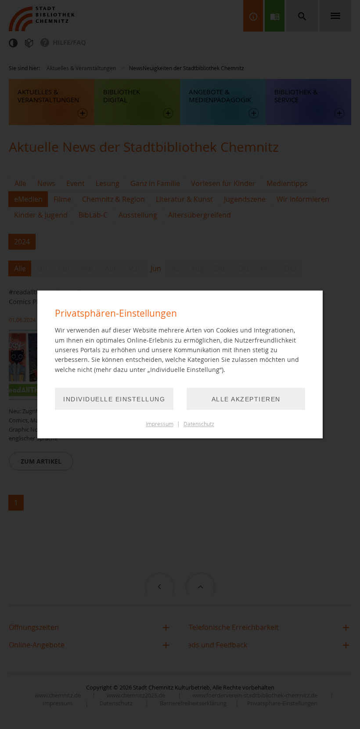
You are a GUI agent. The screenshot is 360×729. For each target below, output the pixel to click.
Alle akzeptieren (246, 399)
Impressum (159, 424)
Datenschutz (199, 424)
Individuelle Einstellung (114, 399)
